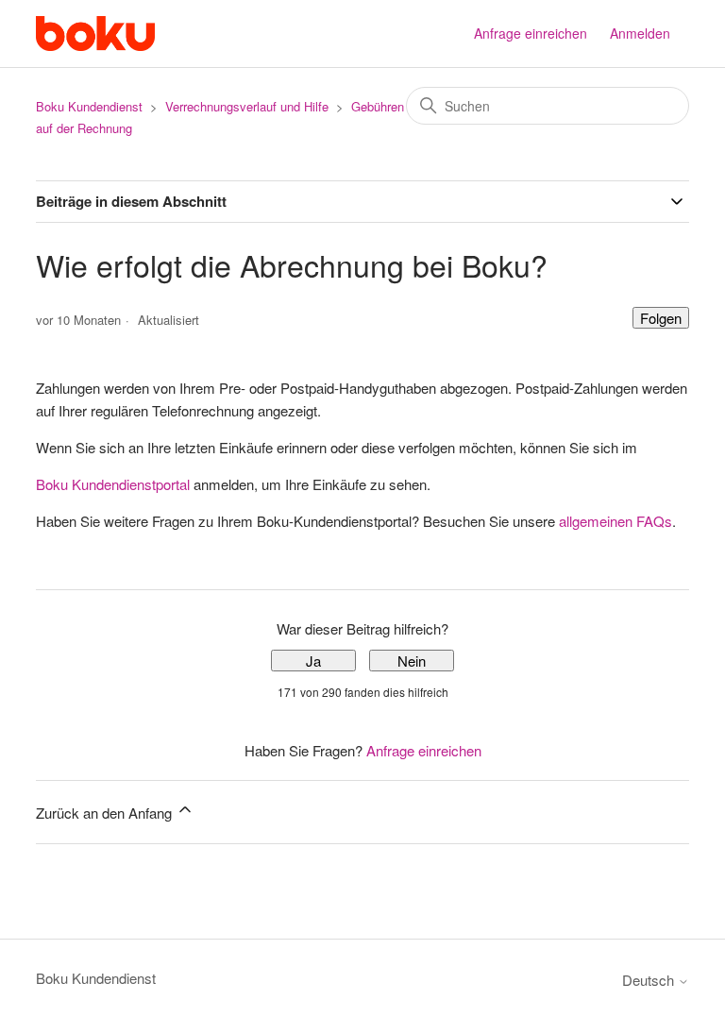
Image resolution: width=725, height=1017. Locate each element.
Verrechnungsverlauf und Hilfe (247, 106)
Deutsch (650, 980)
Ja (313, 660)
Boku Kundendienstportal (113, 484)
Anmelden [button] (640, 33)
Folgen (661, 318)
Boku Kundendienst (89, 106)
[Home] (95, 33)
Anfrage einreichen (530, 33)
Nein (411, 660)
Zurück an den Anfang (106, 812)
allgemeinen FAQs (615, 521)
